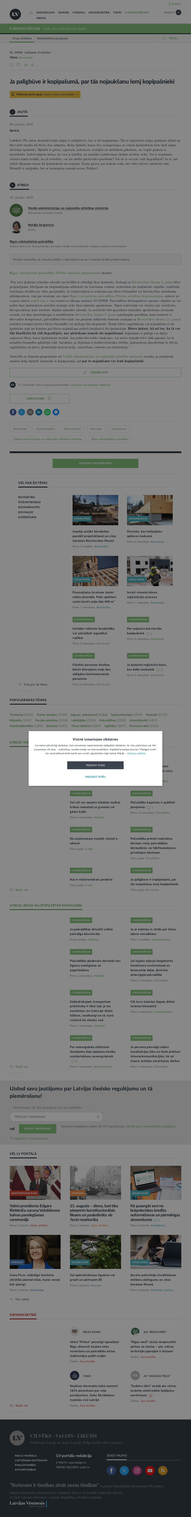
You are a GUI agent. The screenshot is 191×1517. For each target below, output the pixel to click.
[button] (95, 777)
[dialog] (95, 758)
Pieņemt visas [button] (95, 765)
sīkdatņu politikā (136, 754)
